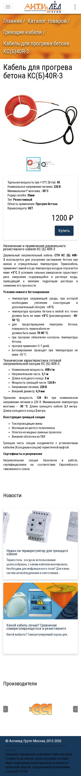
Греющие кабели (22, 32)
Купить (64, 230)
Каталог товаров (47, 21)
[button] (73, 86)
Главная (12, 21)
